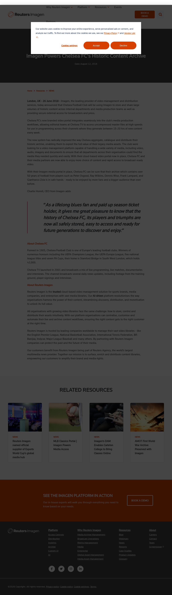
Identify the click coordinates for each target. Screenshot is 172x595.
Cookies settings (69, 45)
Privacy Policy (111, 33)
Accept (96, 45)
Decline (123, 45)
